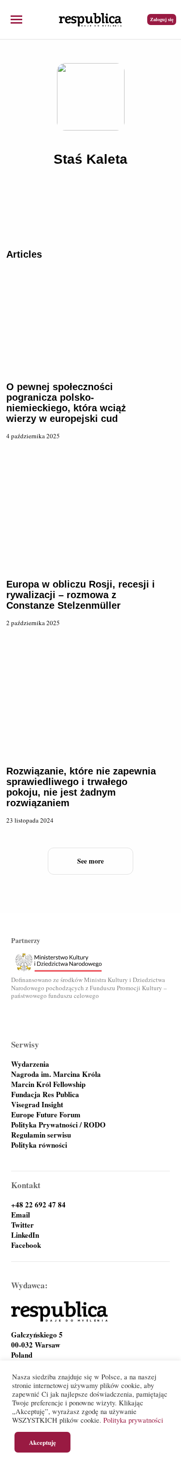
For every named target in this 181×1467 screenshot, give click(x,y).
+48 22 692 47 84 (38, 1204)
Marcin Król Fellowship (48, 1084)
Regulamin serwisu (41, 1135)
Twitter (22, 1225)
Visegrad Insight (37, 1104)
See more (90, 861)
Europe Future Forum (46, 1114)
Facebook (26, 1245)
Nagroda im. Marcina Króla (56, 1074)
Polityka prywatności (133, 1420)
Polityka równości (39, 1145)
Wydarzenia (30, 1064)
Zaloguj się (161, 19)
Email (20, 1214)
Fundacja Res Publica (45, 1094)
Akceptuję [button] (42, 1442)
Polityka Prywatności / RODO (58, 1124)
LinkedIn (25, 1235)
